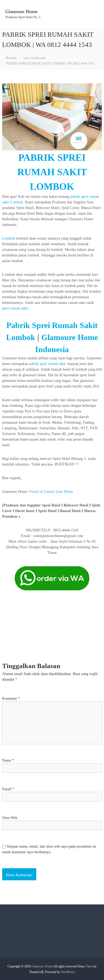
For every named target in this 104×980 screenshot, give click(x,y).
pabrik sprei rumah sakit (47, 364)
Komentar (11, 698)
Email (8, 789)
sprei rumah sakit (34, 58)
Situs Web (9, 818)
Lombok (8, 238)
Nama (8, 760)
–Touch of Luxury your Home (50, 492)
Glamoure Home (21, 11)
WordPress (68, 972)
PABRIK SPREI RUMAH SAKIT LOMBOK (52, 172)
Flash (89, 966)
